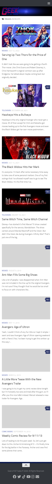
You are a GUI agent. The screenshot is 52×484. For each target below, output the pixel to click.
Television (6, 110)
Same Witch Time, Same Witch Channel (25, 219)
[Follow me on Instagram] (33, 477)
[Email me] (37, 477)
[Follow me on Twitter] (19, 477)
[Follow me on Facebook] (14, 477)
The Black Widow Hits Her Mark (20, 167)
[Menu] (49, 3)
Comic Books (7, 432)
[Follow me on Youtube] (28, 477)
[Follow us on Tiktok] (23, 477)
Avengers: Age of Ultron (16, 327)
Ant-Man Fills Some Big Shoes (19, 274)
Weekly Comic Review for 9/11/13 (22, 435)
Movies (5, 51)
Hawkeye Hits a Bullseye (16, 114)
